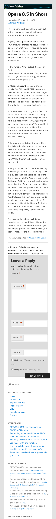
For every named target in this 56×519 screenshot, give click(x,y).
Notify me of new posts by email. (27, 369)
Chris (33, 497)
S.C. (24, 503)
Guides (13, 415)
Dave (28, 497)
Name (17, 323)
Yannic (32, 470)
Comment (18, 286)
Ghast (44, 473)
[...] (11, 476)
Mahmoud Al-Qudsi (16, 23)
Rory (45, 494)
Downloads (15, 399)
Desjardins (30, 509)
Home (13, 396)
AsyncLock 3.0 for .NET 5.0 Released (27, 506)
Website (16, 352)
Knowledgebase (17, 412)
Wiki (12, 409)
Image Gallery (16, 406)
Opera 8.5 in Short (27, 14)
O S (19, 485)
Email (17, 337)
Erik (31, 485)
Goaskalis (25, 485)
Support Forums (17, 402)
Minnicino (39, 470)
